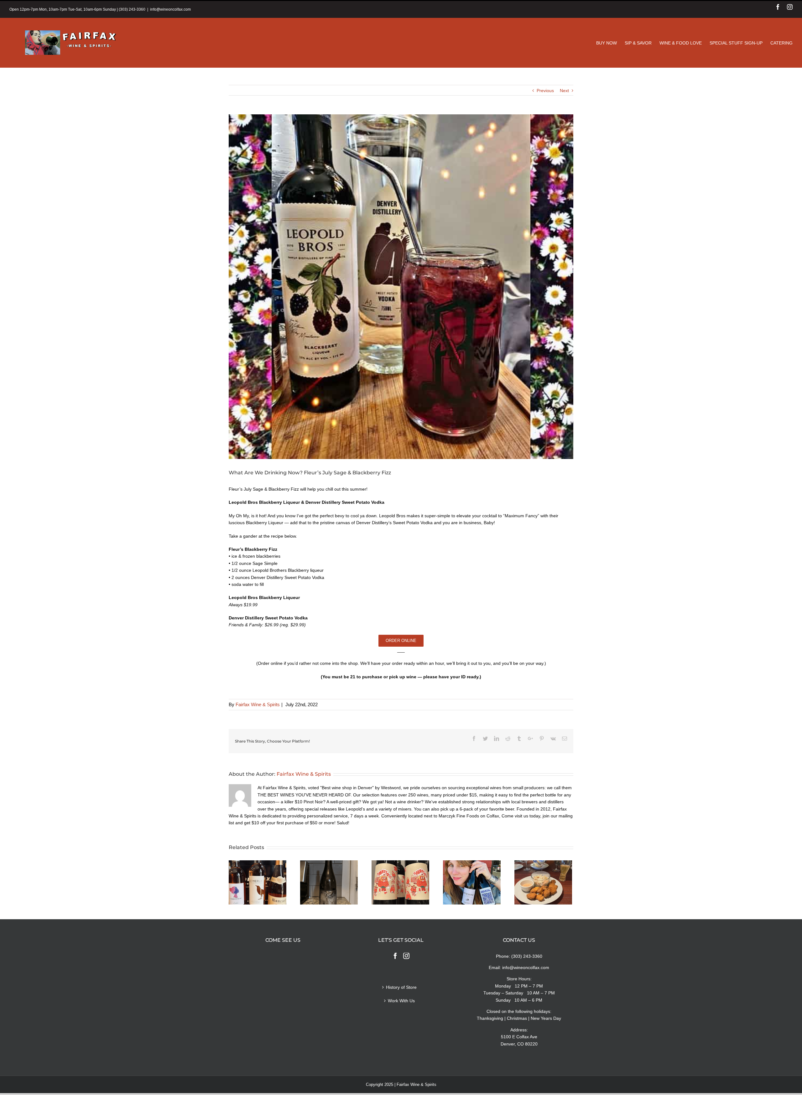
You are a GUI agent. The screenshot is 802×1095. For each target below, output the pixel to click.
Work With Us (401, 1000)
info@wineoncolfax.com (170, 9)
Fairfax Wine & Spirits (258, 704)
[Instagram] (406, 956)
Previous (545, 90)
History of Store (401, 987)
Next (564, 90)
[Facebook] (395, 956)
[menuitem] (610, 43)
